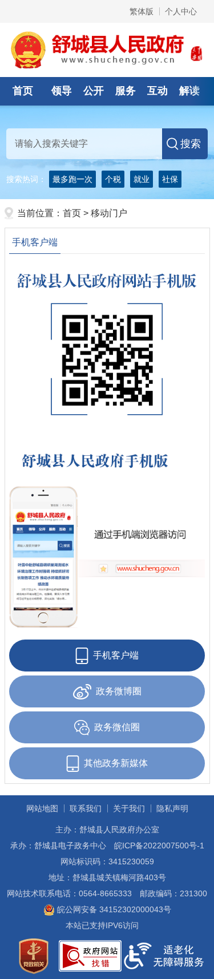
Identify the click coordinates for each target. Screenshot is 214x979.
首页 (23, 90)
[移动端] (107, 538)
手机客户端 (35, 242)
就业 (142, 179)
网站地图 (42, 808)
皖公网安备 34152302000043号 (113, 909)
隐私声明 (172, 808)
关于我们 (129, 808)
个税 (113, 179)
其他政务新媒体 (116, 763)
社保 (170, 179)
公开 (93, 90)
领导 (61, 90)
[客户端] (107, 353)
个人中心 (181, 11)
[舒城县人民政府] (107, 49)
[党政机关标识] (33, 955)
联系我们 (86, 808)
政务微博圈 (119, 691)
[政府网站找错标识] (90, 955)
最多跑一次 (72, 179)
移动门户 (109, 213)
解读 (189, 90)
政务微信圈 (117, 727)
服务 (125, 90)
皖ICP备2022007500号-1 (159, 845)
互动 (157, 90)
